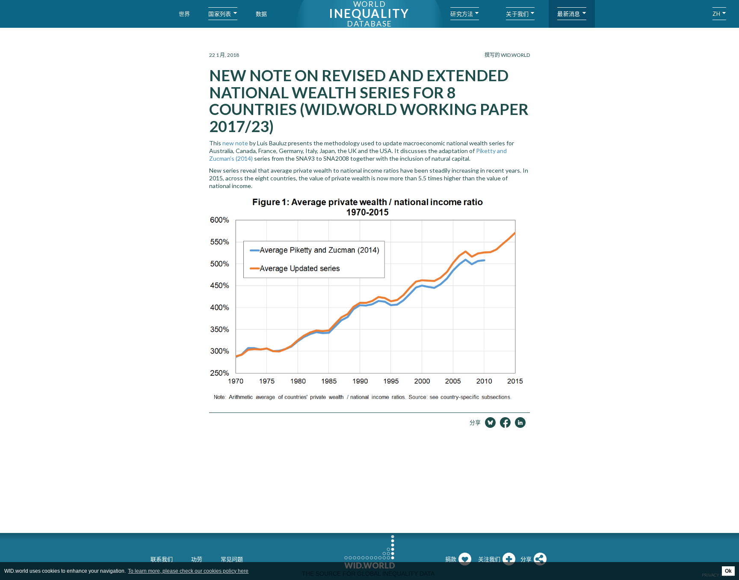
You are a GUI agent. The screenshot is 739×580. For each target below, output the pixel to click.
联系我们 (162, 559)
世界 (184, 13)
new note (235, 143)
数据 (261, 13)
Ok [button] (728, 571)
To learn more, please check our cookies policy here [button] (188, 571)
